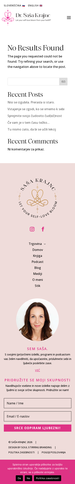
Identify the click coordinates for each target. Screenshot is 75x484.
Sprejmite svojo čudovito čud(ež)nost (35, 116)
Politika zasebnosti (47, 478)
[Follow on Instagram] (32, 229)
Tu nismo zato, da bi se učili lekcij (32, 129)
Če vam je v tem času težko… (29, 122)
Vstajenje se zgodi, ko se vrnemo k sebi (36, 109)
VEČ (37, 370)
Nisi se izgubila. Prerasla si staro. (31, 102)
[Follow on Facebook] (43, 229)
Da (19, 478)
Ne (28, 478)
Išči (63, 81)
